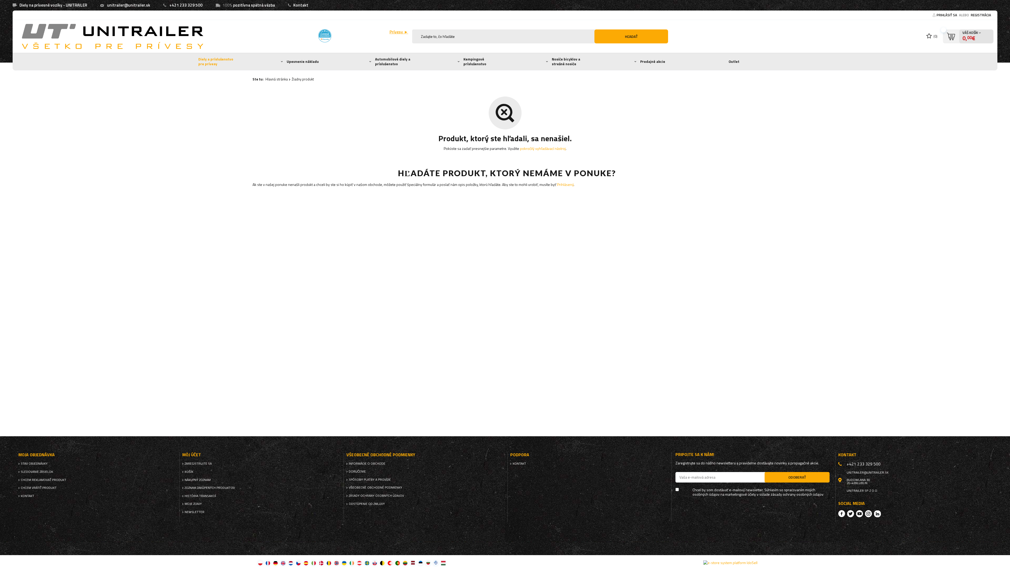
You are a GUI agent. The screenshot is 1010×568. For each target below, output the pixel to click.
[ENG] (283, 562)
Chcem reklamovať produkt (43, 479)
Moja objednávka (36, 455)
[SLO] (374, 562)
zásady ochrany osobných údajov (797, 494)
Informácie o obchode (367, 463)
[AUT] (359, 562)
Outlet (734, 61)
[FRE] (268, 562)
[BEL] (382, 562)
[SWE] (367, 562)
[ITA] (313, 562)
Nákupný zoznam (198, 479)
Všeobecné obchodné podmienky (375, 487)
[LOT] (413, 562)
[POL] (260, 562)
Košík (189, 471)
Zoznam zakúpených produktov (210, 487)
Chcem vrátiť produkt (39, 487)
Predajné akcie (652, 61)
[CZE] (298, 562)
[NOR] (336, 562)
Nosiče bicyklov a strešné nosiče (566, 62)
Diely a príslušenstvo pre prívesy (215, 62)
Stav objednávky (34, 463)
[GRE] (436, 562)
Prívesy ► (399, 32)
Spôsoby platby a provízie (370, 479)
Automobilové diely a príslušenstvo (392, 62)
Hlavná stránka (276, 79)
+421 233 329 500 (186, 5)
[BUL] (428, 562)
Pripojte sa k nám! (694, 454)
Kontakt (300, 5)
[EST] (420, 562)
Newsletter (194, 512)
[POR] (397, 562)
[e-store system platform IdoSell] (730, 562)
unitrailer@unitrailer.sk (128, 5)
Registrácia (981, 15)
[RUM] (329, 562)
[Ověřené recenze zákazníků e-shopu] (324, 35)
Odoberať (797, 477)
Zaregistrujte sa (198, 463)
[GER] (275, 562)
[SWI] (390, 562)
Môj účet (191, 455)
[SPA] (306, 562)
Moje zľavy (193, 503)
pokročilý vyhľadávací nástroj (543, 148)
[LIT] (405, 562)
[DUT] (291, 562)
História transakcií (200, 496)
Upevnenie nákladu (303, 61)
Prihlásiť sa (947, 15)
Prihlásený (565, 184)
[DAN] (321, 562)
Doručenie (357, 471)
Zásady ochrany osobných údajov (376, 495)
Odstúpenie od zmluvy (367, 503)
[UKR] (344, 562)
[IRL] (352, 562)
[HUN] (443, 562)
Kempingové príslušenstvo (474, 62)
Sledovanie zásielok (37, 471)
